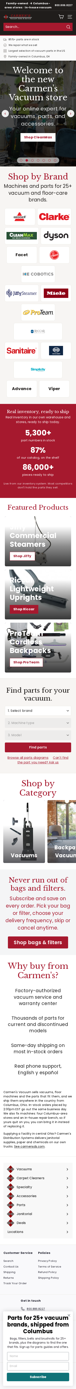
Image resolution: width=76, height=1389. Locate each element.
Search (8, 1261)
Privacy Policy (47, 1261)
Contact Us (11, 1267)
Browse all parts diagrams (27, 758)
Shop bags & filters (38, 942)
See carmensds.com (29, 1146)
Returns (8, 1278)
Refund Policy (47, 1272)
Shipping (9, 1272)
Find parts (38, 747)
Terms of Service (49, 1267)
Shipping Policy (48, 1278)
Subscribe (38, 1377)
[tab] (21, 160)
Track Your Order (15, 1283)
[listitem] (20, 216)
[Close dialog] (69, 1315)
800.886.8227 (64, 5)
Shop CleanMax (38, 137)
